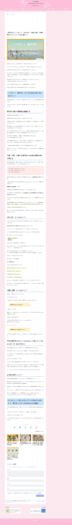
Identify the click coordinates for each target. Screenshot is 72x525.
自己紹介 (12, 8)
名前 (8, 478)
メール (8, 483)
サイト (8, 488)
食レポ (27, 8)
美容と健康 (66, 8)
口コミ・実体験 (21, 8)
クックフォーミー (59, 8)
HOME (37, 520)
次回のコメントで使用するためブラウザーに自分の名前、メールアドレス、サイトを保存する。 (25, 493)
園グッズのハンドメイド (34, 8)
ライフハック (43, 8)
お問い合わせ (6, 8)
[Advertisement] (25, 23)
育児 (16, 8)
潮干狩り (49, 8)
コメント (9, 469)
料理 (53, 8)
